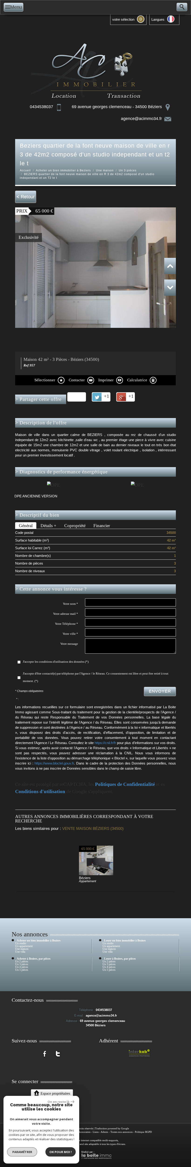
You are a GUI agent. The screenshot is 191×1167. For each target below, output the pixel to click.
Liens (96, 1131)
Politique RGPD (143, 1131)
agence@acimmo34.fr (141, 118)
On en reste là (58, 1102)
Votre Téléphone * (66, 623)
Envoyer (160, 691)
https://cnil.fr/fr (105, 743)
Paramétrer (22, 1152)
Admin (104, 1131)
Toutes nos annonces (121, 1131)
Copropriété (74, 525)
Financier (101, 525)
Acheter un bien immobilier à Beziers (63, 170)
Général (26, 525)
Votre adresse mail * (65, 613)
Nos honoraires (82, 1131)
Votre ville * (70, 633)
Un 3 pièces (127, 170)
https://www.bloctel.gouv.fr (54, 763)
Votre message (69, 643)
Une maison (105, 170)
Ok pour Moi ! (60, 1152)
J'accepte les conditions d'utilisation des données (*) (56, 661)
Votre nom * (70, 603)
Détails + (48, 525)
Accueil (25, 170)
